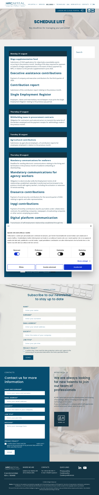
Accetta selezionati (49, 267)
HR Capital (32, 4)
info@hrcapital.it (51, 473)
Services (42, 4)
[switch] (38, 253)
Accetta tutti (78, 267)
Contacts (85, 4)
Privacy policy (65, 471)
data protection (50, 350)
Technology (60, 4)
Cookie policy (65, 473)
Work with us (76, 4)
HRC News (49, 4)
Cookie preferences (67, 475)
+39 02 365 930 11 (49, 471)
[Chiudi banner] (91, 226)
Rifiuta (21, 267)
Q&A (68, 4)
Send (28, 357)
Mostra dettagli (83, 261)
